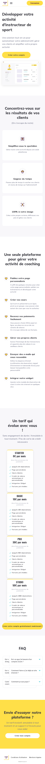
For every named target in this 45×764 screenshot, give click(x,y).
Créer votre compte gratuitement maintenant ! (22, 626)
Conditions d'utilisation (19, 757)
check (10, 467)
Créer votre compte (16, 55)
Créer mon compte (22, 736)
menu (11, 3)
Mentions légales (35, 757)
